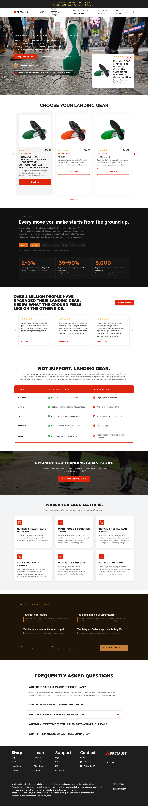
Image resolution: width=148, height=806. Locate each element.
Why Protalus (39, 762)
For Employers (60, 770)
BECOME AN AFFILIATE (102, 12)
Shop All (14, 758)
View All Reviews (125, 303)
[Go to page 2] (76, 199)
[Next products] (134, 154)
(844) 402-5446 (85, 762)
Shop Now (35, 182)
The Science (38, 766)
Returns (58, 762)
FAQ (56, 766)
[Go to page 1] (72, 199)
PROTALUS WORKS (120, 12)
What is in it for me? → (114, 647)
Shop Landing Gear (25, 56)
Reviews (15, 770)
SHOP (42, 12)
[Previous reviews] (15, 330)
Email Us (83, 758)
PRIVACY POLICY (119, 789)
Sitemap (37, 770)
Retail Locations (17, 762)
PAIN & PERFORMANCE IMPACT (56, 12)
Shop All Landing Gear (74, 479)
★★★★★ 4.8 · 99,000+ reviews (56, 56)
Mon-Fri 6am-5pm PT (87, 766)
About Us (37, 758)
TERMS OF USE (118, 784)
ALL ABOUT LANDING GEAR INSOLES (81, 12)
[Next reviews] (132, 330)
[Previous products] (13, 154)
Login (57, 758)
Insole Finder (16, 766)
